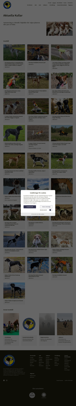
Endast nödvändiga (46, 206)
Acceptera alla (30, 206)
